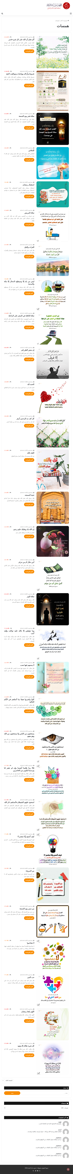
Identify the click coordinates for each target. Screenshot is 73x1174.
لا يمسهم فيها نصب (27, 665)
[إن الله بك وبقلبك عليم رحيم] (52, 541)
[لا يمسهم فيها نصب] (52, 678)
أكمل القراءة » (29, 51)
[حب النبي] (52, 990)
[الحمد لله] (52, 397)
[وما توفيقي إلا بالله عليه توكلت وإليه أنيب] (52, 643)
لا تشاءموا (30, 943)
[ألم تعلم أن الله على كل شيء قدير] (52, 52)
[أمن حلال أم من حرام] (52, 575)
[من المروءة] (52, 885)
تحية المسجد (29, 495)
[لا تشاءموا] (52, 956)
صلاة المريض (29, 213)
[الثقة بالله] (52, 469)
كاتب (61, 20)
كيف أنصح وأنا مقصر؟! (26, 836)
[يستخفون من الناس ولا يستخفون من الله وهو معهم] (52, 746)
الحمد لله (30, 384)
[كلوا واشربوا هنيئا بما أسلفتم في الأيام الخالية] (52, 712)
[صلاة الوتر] (52, 609)
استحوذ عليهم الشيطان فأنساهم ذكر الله (19, 802)
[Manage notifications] (68, 1169)
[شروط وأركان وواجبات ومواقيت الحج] (52, 90)
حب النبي (30, 977)
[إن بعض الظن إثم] (52, 363)
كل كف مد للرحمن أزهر (25, 419)
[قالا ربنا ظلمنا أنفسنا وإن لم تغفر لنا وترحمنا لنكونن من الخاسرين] (52, 781)
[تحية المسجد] (52, 508)
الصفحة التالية (9, 1080)
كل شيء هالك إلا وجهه (26, 1046)
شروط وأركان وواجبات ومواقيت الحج (20, 74)
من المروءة (30, 871)
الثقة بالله (30, 453)
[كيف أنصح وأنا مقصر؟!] (52, 849)
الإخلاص (31, 150)
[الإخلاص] (52, 163)
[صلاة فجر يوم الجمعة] (52, 129)
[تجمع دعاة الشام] (58, 5)
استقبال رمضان (28, 185)
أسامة (59, 1130)
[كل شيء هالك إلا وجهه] (52, 1058)
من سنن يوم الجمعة (27, 909)
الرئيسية (65, 20)
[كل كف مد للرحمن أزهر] (52, 431)
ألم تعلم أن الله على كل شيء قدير (21, 39)
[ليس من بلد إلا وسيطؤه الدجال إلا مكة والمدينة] (52, 294)
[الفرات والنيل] (52, 260)
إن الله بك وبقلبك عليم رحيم (23, 529)
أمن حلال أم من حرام (26, 562)
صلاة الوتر (30, 596)
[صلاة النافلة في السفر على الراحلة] (52, 328)
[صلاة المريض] (52, 225)
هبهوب (59, 1122)
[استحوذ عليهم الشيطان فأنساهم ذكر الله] (52, 815)
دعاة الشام (30, 37)
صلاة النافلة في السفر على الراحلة (21, 316)
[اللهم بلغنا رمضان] (52, 1024)
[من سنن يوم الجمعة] (52, 921)
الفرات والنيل (29, 247)
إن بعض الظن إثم (27, 350)
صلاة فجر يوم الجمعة (26, 116)
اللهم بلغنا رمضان (27, 1011)
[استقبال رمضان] (52, 194)
